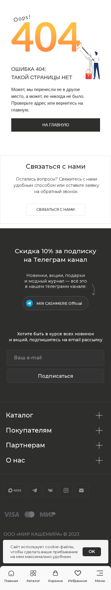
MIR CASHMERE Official (59, 303)
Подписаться (55, 376)
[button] (33, 576)
